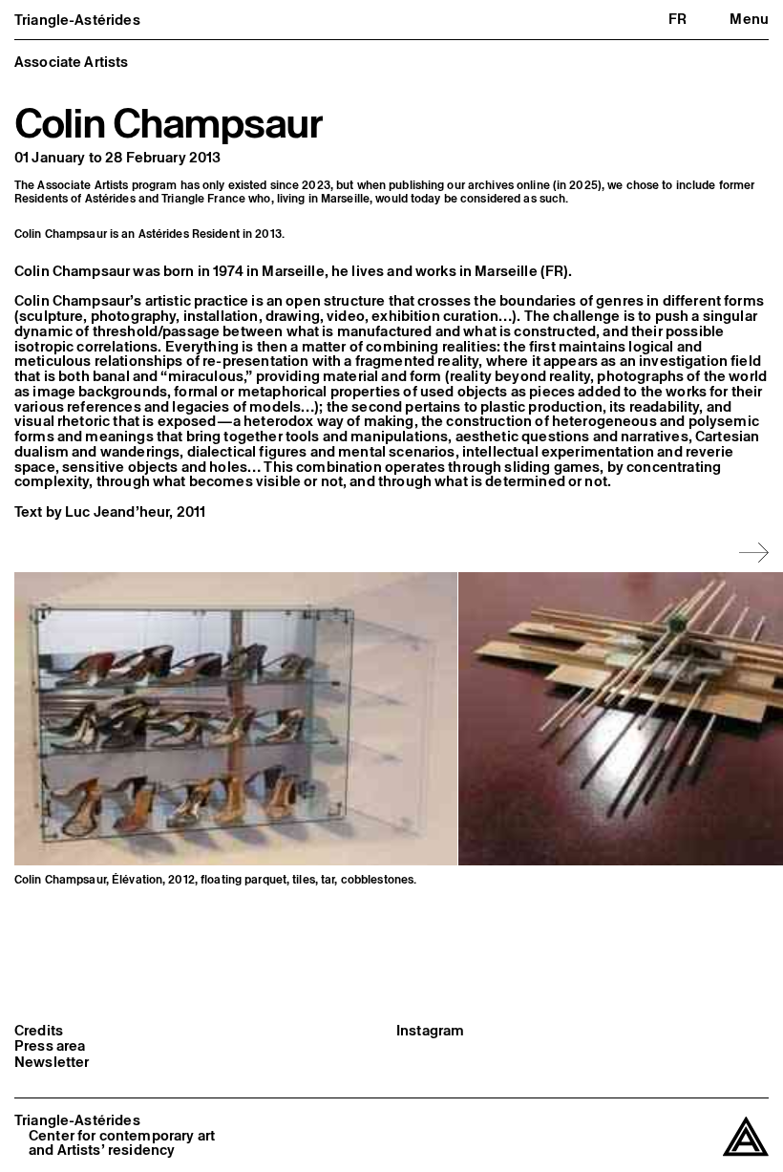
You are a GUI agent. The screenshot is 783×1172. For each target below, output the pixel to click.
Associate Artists (71, 62)
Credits (38, 1030)
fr (677, 19)
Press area (50, 1046)
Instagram (430, 1030)
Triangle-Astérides (77, 19)
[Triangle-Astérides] (746, 1137)
